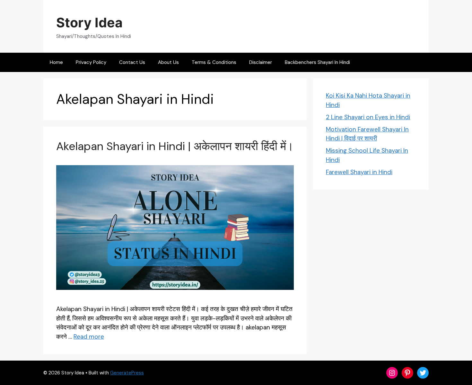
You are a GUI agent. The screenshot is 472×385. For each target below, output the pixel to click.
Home (56, 62)
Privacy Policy (91, 62)
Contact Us (132, 62)
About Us (168, 62)
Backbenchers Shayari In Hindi (317, 62)
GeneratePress (127, 373)
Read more (89, 337)
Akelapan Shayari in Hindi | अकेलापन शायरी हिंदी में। (175, 146)
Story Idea (89, 22)
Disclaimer (260, 62)
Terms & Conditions (214, 62)
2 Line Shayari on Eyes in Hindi (368, 117)
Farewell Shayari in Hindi (359, 172)
